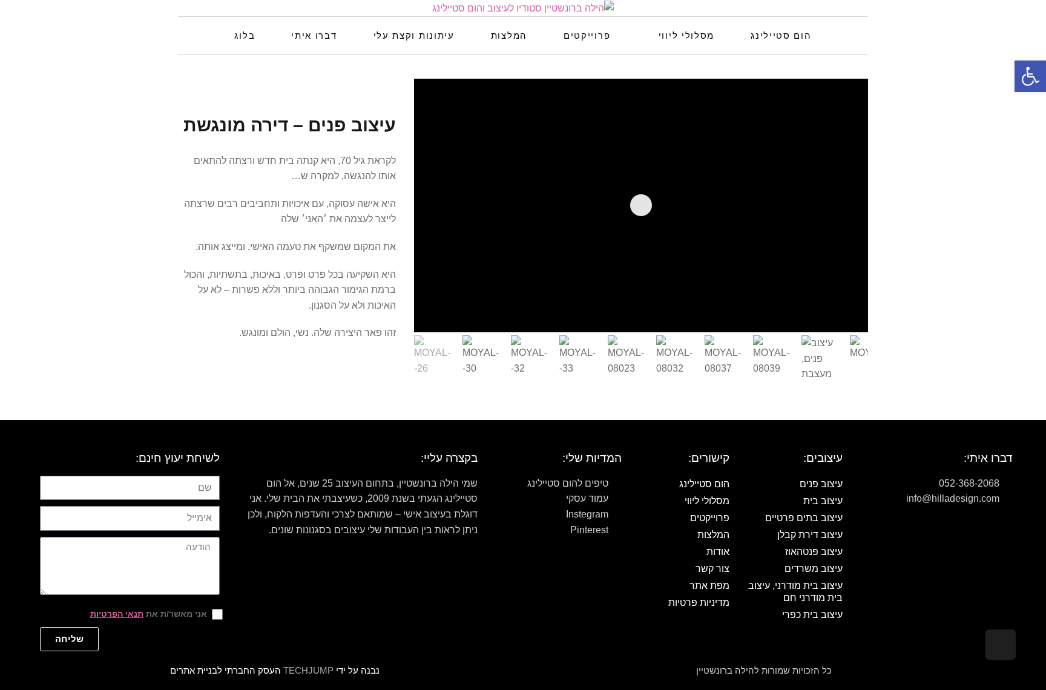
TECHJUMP (308, 670)
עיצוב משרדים (813, 569)
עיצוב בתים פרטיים (803, 518)
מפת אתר (709, 585)
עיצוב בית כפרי (812, 615)
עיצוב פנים (821, 484)
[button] (1030, 76)
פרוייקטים (709, 518)
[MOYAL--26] (839, 304)
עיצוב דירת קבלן (809, 535)
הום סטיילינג (704, 484)
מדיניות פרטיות (698, 602)
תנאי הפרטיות (116, 614)
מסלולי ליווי (707, 501)
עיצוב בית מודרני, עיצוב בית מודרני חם (795, 591)
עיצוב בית (822, 501)
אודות (717, 552)
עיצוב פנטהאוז (813, 552)
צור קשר (712, 569)
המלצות (713, 535)
